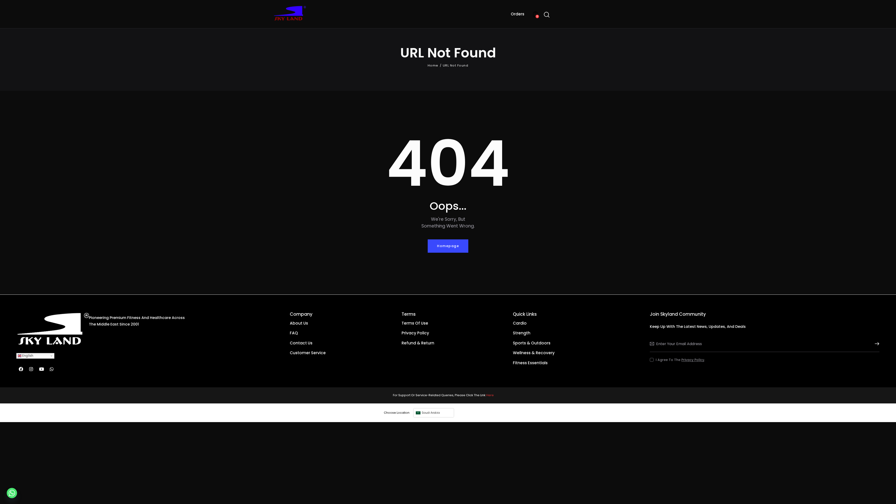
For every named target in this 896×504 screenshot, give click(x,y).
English (27, 356)
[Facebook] (20, 368)
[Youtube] (41, 368)
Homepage (448, 246)
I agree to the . (680, 359)
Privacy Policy (692, 360)
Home (433, 65)
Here (490, 395)
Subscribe (875, 344)
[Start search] (546, 15)
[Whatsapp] (51, 368)
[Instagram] (31, 368)
